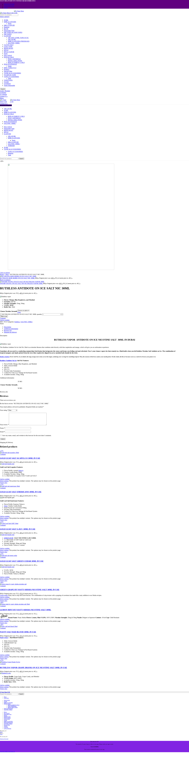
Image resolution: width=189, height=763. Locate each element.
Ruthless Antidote (5, 356)
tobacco (21, 470)
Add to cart (4, 316)
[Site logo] (7, 13)
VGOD (6, 82)
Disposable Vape (9, 30)
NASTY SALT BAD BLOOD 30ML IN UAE (18, 632)
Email (2, 432)
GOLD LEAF (8, 538)
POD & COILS (9, 57)
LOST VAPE (8, 46)
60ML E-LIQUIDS (10, 22)
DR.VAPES (8, 34)
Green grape (4, 595)
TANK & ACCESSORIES (12, 73)
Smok (10, 66)
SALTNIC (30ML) (14, 43)
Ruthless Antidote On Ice (8, 360)
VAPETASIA (8, 80)
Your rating (4, 410)
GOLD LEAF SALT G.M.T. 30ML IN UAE (17, 529)
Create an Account (4, 738)
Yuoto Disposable (9, 85)
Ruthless (6, 69)
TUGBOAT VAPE (10, 75)
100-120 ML (12, 39)
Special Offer (8, 71)
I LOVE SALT (8, 45)
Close (1, 732)
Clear (19, 312)
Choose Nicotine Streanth (8, 311)
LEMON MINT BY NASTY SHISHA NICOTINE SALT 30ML (25, 610)
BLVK (6, 29)
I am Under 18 (11, 751)
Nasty (10, 23)
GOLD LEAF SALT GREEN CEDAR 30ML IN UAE (22, 561)
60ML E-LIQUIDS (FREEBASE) (18, 41)
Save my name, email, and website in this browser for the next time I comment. (26, 435)
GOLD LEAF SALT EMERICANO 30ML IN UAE (20, 492)
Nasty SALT (4, 637)
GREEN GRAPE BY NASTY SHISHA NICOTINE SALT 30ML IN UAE (29, 590)
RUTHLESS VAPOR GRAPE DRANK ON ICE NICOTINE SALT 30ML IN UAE (33, 668)
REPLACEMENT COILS (16, 62)
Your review (4, 424)
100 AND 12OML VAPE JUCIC (18, 38)
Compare (6, 727)
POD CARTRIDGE (14, 59)
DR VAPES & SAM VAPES (13, 32)
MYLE (6, 50)
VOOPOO (7, 84)
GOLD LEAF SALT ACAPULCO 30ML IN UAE (20, 458)
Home (2, 274)
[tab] (96, 327)
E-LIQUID (7, 36)
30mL (6, 506)
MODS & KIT (8, 48)
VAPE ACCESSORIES (11, 76)
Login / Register (7, 728)
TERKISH (11, 145)
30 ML (6, 20)
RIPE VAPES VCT (10, 68)
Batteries (6, 27)
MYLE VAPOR (9, 52)
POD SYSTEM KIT (10, 64)
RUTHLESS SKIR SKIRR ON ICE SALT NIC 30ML (17, 278)
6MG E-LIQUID (9, 25)
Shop (7, 274)
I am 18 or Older (4, 751)
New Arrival (8, 55)
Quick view (3, 482)
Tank (9, 78)
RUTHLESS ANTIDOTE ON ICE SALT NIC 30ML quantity (22, 314)
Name (2, 428)
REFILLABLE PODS (15, 61)
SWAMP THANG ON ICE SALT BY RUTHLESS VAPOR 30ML (21, 283)
